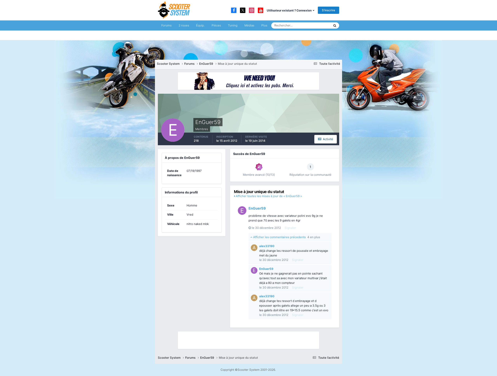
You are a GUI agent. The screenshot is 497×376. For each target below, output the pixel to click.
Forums (166, 25)
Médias (249, 25)
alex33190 (266, 246)
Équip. (200, 25)
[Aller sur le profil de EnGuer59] (242, 210)
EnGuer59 (257, 208)
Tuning (232, 25)
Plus (264, 25)
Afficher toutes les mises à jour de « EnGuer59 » (268, 196)
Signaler (290, 228)
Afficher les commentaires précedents (286, 237)
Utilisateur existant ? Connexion (290, 10)
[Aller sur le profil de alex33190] (254, 247)
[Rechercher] (334, 25)
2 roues (184, 25)
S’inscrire (328, 10)
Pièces (216, 25)
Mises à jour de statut (313, 25)
